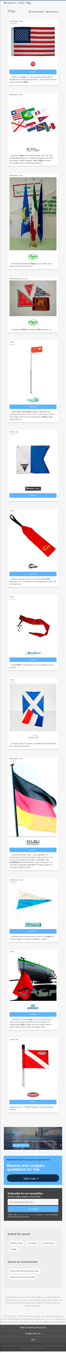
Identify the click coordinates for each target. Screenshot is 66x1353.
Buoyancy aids (16, 1243)
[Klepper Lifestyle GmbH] (33, 924)
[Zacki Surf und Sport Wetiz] (33, 652)
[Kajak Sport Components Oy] (33, 398)
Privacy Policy (29, 1215)
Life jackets (32, 1243)
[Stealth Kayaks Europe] (33, 1006)
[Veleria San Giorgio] (33, 149)
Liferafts (13, 1249)
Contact (33, 72)
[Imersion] (33, 488)
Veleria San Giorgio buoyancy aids (24, 1271)
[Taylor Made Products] (33, 63)
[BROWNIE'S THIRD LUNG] (33, 1094)
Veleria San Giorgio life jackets (23, 1277)
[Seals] (33, 565)
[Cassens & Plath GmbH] (33, 736)
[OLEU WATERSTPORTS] (33, 842)
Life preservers (49, 1243)
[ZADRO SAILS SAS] (33, 256)
